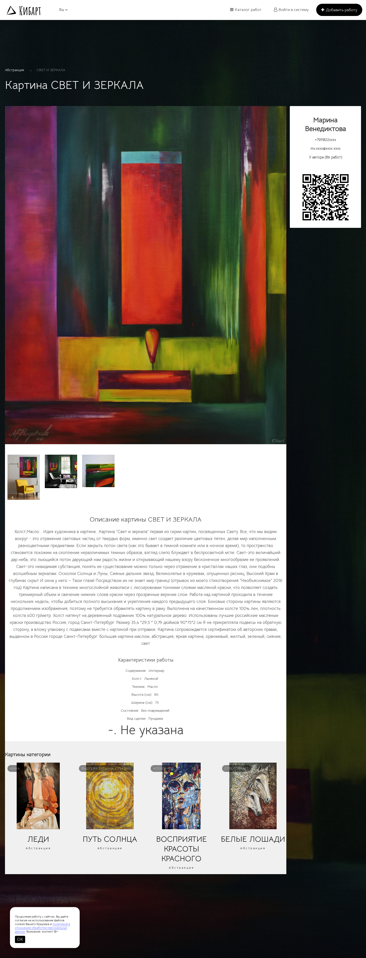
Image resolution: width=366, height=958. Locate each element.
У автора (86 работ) (325, 157)
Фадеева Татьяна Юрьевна (106, 768)
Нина (15, 768)
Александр (163, 768)
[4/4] (98, 470)
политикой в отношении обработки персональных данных (42, 927)
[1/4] (145, 277)
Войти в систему (294, 9)
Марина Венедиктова (325, 124)
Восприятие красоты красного (181, 848)
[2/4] (23, 477)
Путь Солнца (110, 839)
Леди (38, 839)
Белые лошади (253, 839)
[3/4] (61, 471)
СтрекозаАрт (236, 768)
